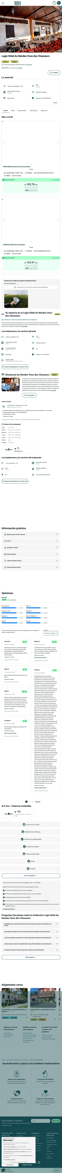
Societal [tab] (32, 869)
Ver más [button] (55, 102)
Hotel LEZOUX (26, 1042)
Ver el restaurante (29, 395)
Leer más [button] (25, 326)
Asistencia (49, 1151)
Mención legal (50, 1138)
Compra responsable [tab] (32, 854)
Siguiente (36, 801)
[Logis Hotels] (17, 3)
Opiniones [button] (44, 110)
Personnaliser (10, 1165)
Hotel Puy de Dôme (46, 1037)
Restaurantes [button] (22, 110)
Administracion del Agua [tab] (32, 832)
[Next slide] (58, 142)
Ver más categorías (29, 875)
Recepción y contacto (12, 547)
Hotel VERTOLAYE (27, 1038)
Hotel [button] (13, 110)
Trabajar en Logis (36, 1148)
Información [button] (34, 110)
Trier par (46, 630)
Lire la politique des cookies (9, 1159)
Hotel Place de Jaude (47, 1035)
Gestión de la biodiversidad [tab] (32, 839)
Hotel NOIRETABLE (27, 1033)
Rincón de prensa (36, 1150)
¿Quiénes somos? (36, 1136)
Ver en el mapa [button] (29, 64)
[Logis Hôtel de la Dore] (43, 997)
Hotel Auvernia (7, 1036)
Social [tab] (33, 861)
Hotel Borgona (7, 1033)
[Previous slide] (4, 142)
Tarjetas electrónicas (37, 1143)
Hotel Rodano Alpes (9, 1035)
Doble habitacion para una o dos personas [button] (16, 166)
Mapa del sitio (50, 1154)
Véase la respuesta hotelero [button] (10, 733)
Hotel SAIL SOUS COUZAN (29, 1036)
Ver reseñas (19, 68)
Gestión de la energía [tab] (32, 825)
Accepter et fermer (27, 1165)
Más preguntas (30, 957)
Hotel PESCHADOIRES (28, 1040)
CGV (48, 1149)
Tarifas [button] (5, 110)
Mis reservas (20, 1136)
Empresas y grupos (36, 1145)
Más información (18, 451)
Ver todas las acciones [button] (8, 909)
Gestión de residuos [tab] (32, 847)
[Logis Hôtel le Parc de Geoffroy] (15, 997)
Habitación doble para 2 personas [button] (14, 244)
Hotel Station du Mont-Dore (48, 1039)
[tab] (28, 51)
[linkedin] (38, 1162)
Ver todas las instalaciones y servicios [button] (15, 367)
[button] (3, 1170)
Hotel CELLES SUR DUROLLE (30, 1035)
